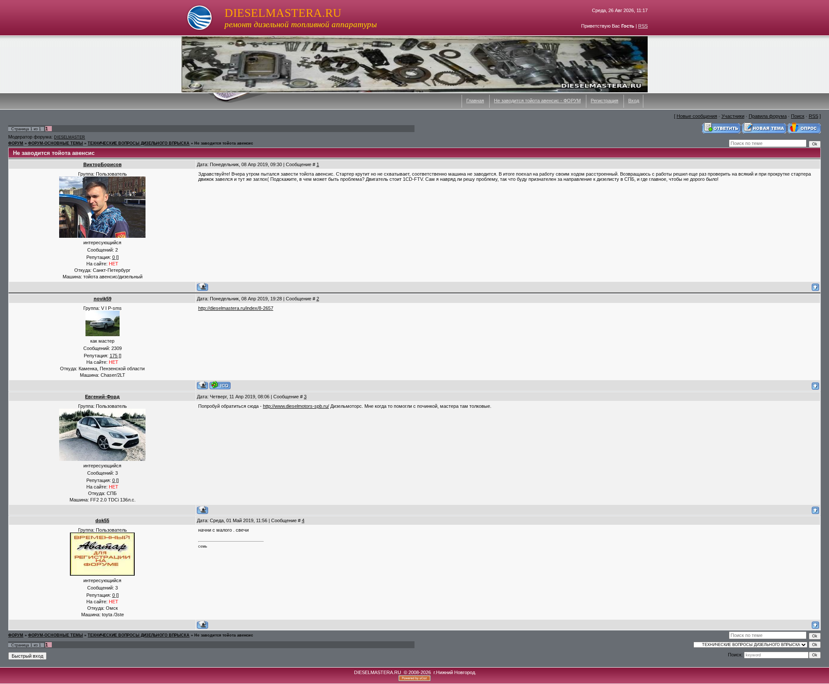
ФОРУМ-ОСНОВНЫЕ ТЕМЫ (55, 143)
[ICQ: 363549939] (220, 385)
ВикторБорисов (102, 164)
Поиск (797, 116)
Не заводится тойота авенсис (223, 143)
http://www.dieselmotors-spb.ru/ (296, 406)
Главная (475, 100)
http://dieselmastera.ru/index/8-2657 (235, 308)
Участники (732, 116)
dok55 (102, 520)
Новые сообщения (697, 116)
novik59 (102, 298)
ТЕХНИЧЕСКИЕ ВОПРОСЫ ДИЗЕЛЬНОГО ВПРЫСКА (139, 143)
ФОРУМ (15, 143)
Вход (633, 100)
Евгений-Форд (102, 396)
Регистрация (604, 100)
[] (115, 257)
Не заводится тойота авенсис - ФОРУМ (537, 100)
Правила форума (768, 116)
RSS (643, 25)
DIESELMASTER (69, 137)
